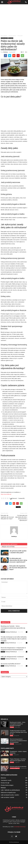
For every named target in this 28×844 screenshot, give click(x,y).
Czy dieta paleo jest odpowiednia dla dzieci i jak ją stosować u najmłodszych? (21, 518)
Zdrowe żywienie (4, 38)
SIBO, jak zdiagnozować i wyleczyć (12, 657)
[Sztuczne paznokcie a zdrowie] (5, 768)
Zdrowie (3, 632)
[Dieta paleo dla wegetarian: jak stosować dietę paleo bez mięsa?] (5, 567)
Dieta (11, 754)
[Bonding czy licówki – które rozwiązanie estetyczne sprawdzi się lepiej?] (5, 724)
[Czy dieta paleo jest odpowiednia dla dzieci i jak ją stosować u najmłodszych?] (5, 560)
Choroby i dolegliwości (14, 768)
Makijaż (3, 787)
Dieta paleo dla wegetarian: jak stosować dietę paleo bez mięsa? (7, 517)
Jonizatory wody (6, 780)
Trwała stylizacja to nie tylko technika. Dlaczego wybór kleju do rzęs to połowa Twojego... (14, 639)
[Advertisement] (14, 19)
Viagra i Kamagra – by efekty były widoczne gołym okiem (18, 759)
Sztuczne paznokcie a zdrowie (18, 766)
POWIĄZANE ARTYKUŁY (9, 544)
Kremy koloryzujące (7, 785)
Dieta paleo (11, 38)
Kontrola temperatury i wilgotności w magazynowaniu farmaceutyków (13, 648)
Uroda (2, 642)
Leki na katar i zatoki (7, 797)
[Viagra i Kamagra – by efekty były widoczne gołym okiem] (5, 761)
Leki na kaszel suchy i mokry (10, 795)
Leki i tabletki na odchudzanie (10, 790)
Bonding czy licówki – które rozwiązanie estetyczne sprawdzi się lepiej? (13, 628)
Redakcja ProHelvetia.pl (11, 632)
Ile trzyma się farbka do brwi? (10, 664)
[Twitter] (16, 836)
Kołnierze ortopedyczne (8, 792)
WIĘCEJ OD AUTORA (8, 546)
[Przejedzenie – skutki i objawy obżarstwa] (5, 753)
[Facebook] (11, 836)
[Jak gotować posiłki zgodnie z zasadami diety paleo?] (5, 552)
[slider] (5, 498)
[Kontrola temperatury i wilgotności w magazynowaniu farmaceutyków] (5, 741)
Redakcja (5, 52)
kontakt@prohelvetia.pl (19, 826)
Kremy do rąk (5, 783)
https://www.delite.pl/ (6, 494)
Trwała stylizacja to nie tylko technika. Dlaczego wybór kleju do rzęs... (18, 732)
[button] (26, 2)
